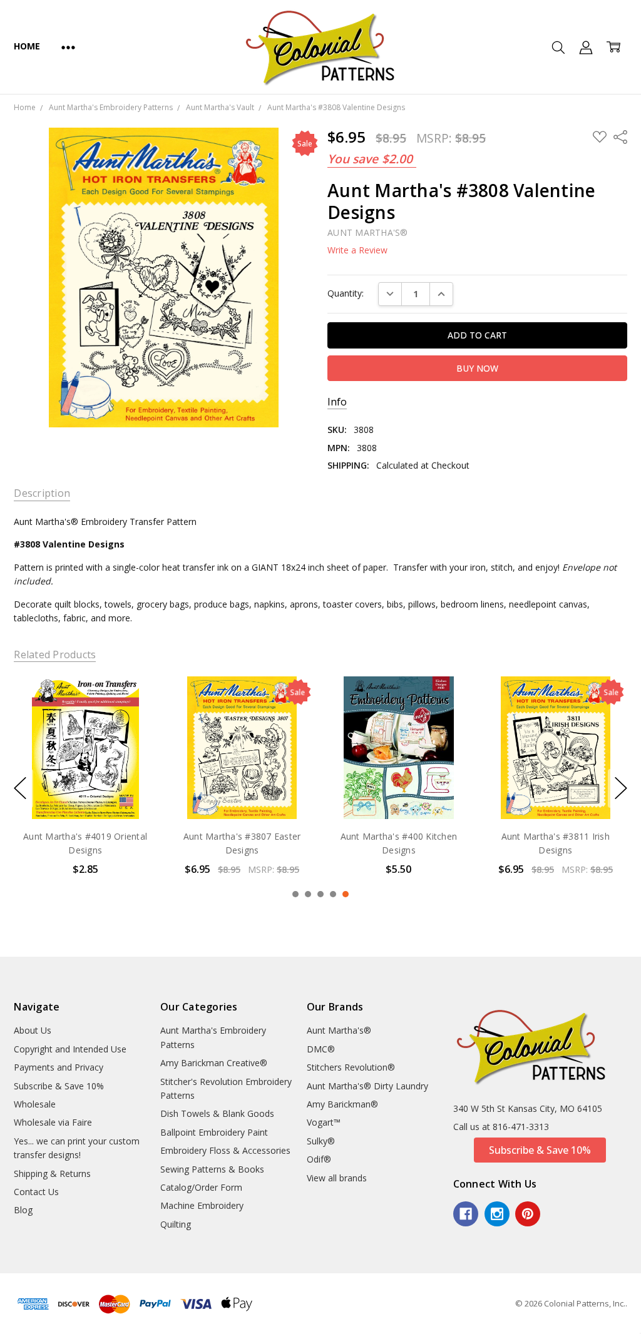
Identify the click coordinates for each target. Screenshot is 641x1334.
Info (337, 402)
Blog (23, 1210)
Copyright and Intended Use (70, 1049)
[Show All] (68, 47)
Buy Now (85, 792)
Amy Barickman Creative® (213, 1063)
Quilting (175, 1224)
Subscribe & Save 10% (59, 1086)
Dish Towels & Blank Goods (217, 1113)
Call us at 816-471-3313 (501, 1127)
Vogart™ (324, 1122)
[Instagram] (497, 1213)
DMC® (321, 1049)
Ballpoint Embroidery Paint (214, 1132)
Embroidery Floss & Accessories (225, 1150)
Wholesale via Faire (53, 1122)
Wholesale (35, 1104)
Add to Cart (85, 765)
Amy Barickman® (342, 1104)
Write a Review (357, 250)
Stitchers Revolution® (351, 1067)
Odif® (319, 1159)
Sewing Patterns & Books (212, 1169)
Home (26, 46)
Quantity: (345, 293)
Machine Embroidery (202, 1205)
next (621, 788)
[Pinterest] (527, 1213)
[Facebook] (465, 1213)
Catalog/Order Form (201, 1187)
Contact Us (36, 1192)
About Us (32, 1030)
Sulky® (321, 1141)
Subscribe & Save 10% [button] (540, 1150)
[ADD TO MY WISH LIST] (134, 718)
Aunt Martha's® (339, 1030)
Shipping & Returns (52, 1173)
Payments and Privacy (58, 1067)
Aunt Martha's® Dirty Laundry (367, 1086)
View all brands (337, 1178)
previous (20, 788)
